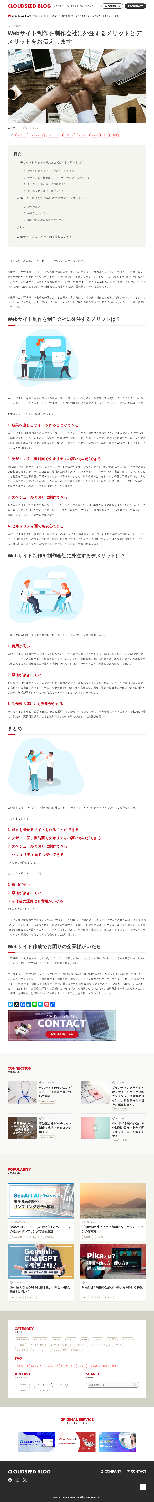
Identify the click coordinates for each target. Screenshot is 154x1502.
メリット (82, 135)
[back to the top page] (143, 1487)
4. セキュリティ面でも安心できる (44, 190)
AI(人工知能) (17, 1237)
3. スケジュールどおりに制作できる (45, 184)
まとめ (21, 227)
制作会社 (95, 135)
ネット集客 (21, 1350)
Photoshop (127, 1339)
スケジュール (37, 135)
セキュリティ (53, 135)
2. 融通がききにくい (36, 213)
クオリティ (21, 135)
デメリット (68, 135)
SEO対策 (20, 1345)
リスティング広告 (59, 1350)
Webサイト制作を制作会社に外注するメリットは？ (50, 162)
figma (84, 1339)
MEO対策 (112, 1339)
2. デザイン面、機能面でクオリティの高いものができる (57, 177)
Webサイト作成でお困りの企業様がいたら (45, 236)
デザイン (100, 1237)
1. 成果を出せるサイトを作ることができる (49, 171)
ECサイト (71, 1339)
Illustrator (87, 1237)
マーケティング (38, 1350)
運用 (115, 135)
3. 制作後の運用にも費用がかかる (44, 219)
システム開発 (80, 1345)
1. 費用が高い (32, 206)
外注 (106, 135)
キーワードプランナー (60, 1345)
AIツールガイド (33, 1237)
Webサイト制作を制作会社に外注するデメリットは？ (52, 198)
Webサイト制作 (41, 16)
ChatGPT (31, 1297)
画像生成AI (49, 1237)
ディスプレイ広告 (100, 1345)
